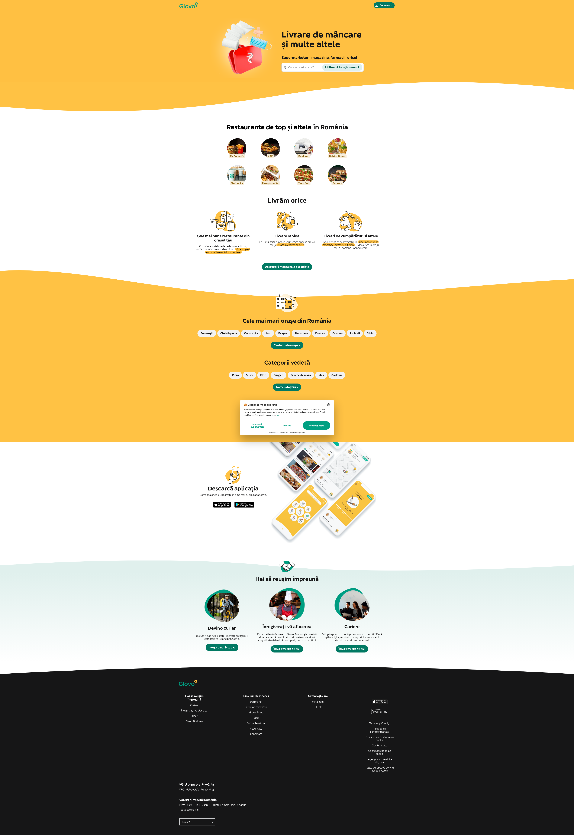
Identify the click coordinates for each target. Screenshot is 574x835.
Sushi (190, 804)
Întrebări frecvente (256, 707)
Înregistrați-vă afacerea (194, 710)
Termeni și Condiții (379, 723)
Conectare (256, 733)
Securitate (256, 728)
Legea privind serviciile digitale (379, 761)
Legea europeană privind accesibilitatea (380, 769)
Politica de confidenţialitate (379, 730)
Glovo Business (194, 721)
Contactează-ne (256, 723)
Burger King (207, 789)
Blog (256, 717)
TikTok (318, 707)
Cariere (194, 705)
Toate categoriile (189, 809)
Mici (233, 804)
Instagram (318, 701)
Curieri (194, 715)
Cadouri (241, 804)
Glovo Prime (256, 712)
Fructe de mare (220, 804)
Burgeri (206, 804)
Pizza (182, 804)
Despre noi (256, 701)
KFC (181, 789)
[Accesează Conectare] (188, 5)
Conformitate (379, 745)
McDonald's (192, 789)
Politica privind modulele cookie (379, 739)
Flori (197, 804)
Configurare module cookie (379, 752)
